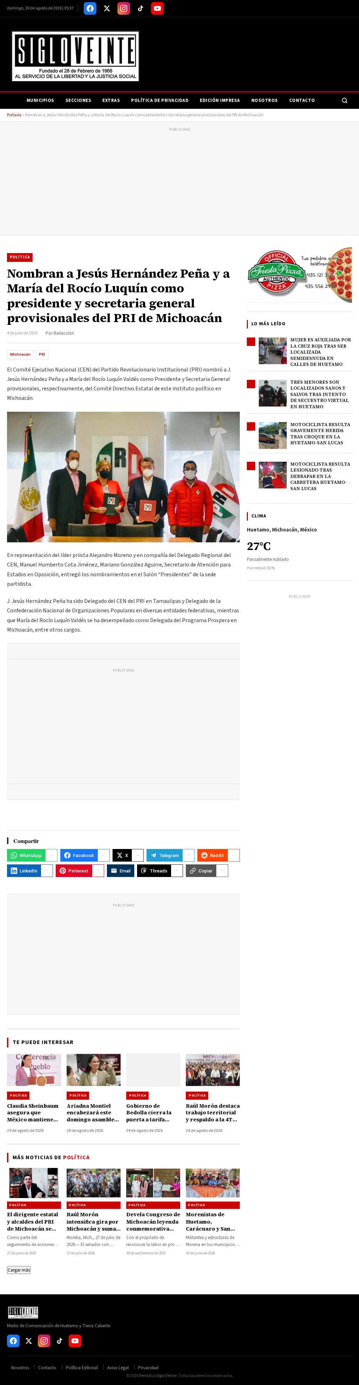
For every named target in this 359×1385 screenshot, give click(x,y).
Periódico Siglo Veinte (158, 1376)
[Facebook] (90, 8)
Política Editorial (82, 1368)
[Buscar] (344, 100)
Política (20, 257)
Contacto (302, 100)
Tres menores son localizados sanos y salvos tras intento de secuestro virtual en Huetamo (319, 394)
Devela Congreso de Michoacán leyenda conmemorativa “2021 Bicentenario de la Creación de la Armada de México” (153, 1232)
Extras (111, 100)
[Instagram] (123, 8)
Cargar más (19, 1270)
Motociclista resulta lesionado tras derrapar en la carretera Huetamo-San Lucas (320, 476)
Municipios (40, 100)
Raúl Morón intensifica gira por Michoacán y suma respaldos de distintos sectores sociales (92, 1232)
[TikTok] (140, 8)
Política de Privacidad (160, 100)
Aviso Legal (118, 1368)
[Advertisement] (179, 182)
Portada (14, 115)
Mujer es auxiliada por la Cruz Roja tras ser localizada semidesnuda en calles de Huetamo (320, 352)
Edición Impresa (220, 100)
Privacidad (148, 1368)
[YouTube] (157, 8)
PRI (42, 354)
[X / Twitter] (107, 8)
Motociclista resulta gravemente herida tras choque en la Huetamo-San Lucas (320, 434)
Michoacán (20, 354)
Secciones (79, 100)
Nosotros (264, 100)
